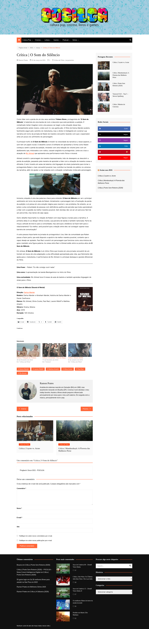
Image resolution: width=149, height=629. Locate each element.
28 (75, 582)
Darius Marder (29, 292)
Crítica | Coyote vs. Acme (29, 448)
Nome (19, 508)
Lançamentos (69, 60)
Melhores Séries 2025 (38, 587)
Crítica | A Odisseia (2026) (39, 591)
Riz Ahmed (30, 153)
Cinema (38, 40)
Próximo (85, 409)
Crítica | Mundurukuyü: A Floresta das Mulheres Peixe (121, 75)
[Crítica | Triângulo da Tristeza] (28, 350)
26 (75, 606)
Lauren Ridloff (38, 369)
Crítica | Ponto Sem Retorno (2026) (110, 188)
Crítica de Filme (59, 60)
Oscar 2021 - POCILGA (35, 470)
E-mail (19, 517)
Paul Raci (81, 369)
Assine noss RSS (106, 170)
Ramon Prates (23, 60)
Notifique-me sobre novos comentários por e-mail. (35, 536)
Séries (74, 40)
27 (75, 594)
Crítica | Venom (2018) (75, 358)
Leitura (47, 40)
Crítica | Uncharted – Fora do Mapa (54, 358)
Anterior (23, 409)
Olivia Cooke (68, 369)
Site (18, 527)
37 (75, 570)
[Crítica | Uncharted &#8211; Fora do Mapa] (54, 350)
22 (75, 618)
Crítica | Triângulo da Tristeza (26, 358)
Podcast (66, 40)
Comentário (21, 488)
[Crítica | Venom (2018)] (80, 350)
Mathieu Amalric (54, 369)
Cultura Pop (26, 40)
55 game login (22, 579)
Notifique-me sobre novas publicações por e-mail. (35, 540)
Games (56, 40)
